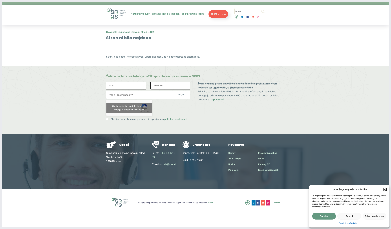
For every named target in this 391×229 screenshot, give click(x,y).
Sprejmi (324, 216)
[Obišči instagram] (258, 17)
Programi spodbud (267, 153)
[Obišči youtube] (253, 17)
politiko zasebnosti (175, 119)
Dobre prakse (189, 14)
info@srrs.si (169, 164)
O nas (201, 14)
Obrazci (156, 14)
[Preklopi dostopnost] (236, 17)
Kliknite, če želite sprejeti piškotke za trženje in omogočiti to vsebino (129, 108)
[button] (384, 189)
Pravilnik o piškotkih (348, 223)
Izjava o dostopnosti (268, 170)
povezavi (218, 99)
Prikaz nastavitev (374, 216)
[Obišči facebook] (247, 17)
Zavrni (349, 216)
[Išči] (263, 11)
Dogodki (175, 14)
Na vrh (277, 203)
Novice (166, 14)
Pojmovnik (233, 170)
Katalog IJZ (264, 164)
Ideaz (210, 203)
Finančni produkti (140, 14)
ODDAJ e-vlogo (218, 14)
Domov (232, 153)
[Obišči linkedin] (242, 17)
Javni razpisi (234, 158)
